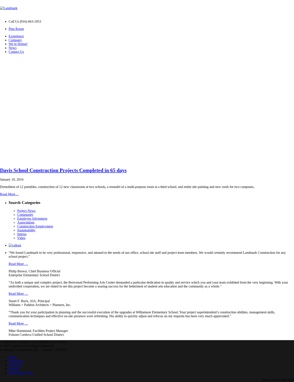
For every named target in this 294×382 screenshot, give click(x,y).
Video (21, 238)
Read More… (9, 194)
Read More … (18, 264)
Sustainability (26, 230)
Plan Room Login (21, 372)
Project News (26, 211)
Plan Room (16, 29)
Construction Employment (35, 226)
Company (15, 40)
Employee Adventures (32, 218)
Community (25, 214)
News (13, 48)
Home (13, 357)
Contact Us (16, 52)
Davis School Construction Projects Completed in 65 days (63, 170)
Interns (21, 234)
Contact (14, 369)
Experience (16, 36)
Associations (25, 222)
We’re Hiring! (18, 44)
